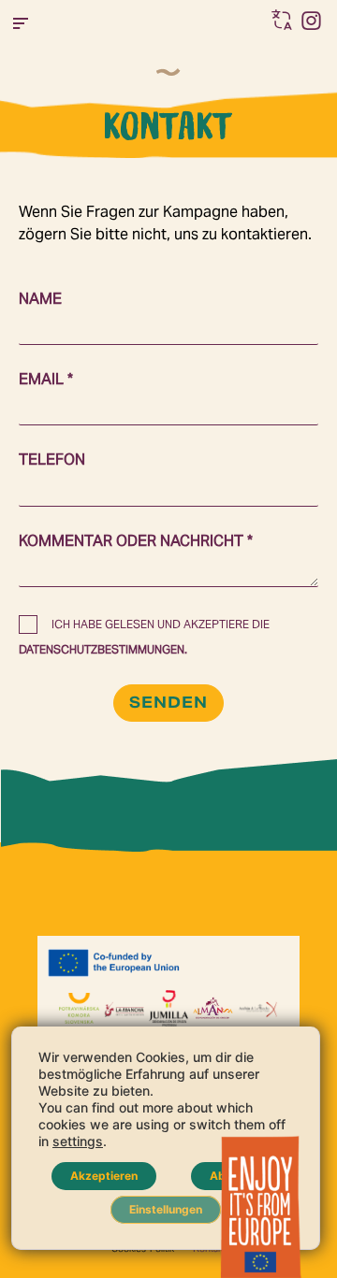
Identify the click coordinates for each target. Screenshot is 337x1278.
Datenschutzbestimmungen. (103, 649)
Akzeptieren (104, 1176)
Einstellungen (165, 1209)
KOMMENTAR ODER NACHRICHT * (136, 541)
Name (40, 299)
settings (77, 1141)
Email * (46, 379)
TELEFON (52, 459)
